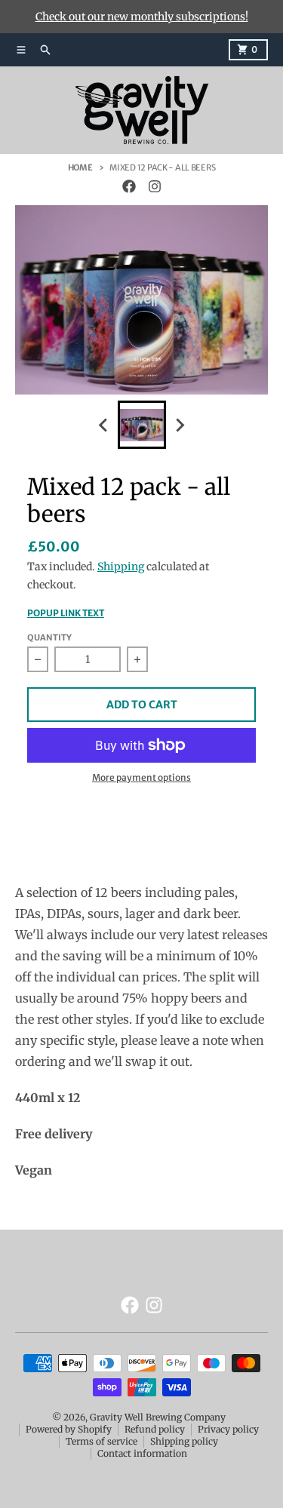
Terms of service (101, 1441)
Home (80, 167)
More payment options (141, 777)
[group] (142, 425)
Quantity (49, 637)
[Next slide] (179, 425)
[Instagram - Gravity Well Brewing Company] (155, 186)
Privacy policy (228, 1429)
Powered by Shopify (69, 1429)
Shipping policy (184, 1441)
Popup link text (65, 613)
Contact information (142, 1453)
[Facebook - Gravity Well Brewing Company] (129, 186)
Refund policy (155, 1429)
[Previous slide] (104, 425)
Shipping (120, 566)
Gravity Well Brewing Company (158, 1417)
